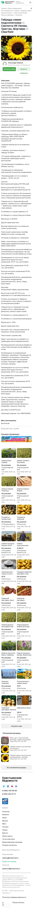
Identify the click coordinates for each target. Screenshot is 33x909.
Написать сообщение (24, 69)
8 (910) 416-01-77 (9, 794)
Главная (4, 8)
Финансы (5, 814)
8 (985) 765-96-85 (9, 791)
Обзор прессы (7, 836)
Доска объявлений (14, 8)
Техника (5, 827)
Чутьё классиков (8, 839)
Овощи (4, 830)
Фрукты (5, 833)
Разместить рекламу (9, 861)
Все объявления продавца (16, 767)
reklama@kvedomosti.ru (10, 858)
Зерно (4, 818)
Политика (5, 811)
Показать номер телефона (9, 69)
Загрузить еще (16, 726)
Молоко (5, 821)
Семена (17, 10)
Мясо (4, 824)
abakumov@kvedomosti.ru (11, 869)
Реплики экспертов (9, 845)
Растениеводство (7, 10)
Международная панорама (12, 842)
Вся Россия (5, 423)
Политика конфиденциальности (14, 897)
